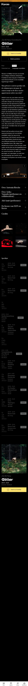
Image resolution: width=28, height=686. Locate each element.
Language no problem (18, 68)
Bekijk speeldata (15, 59)
